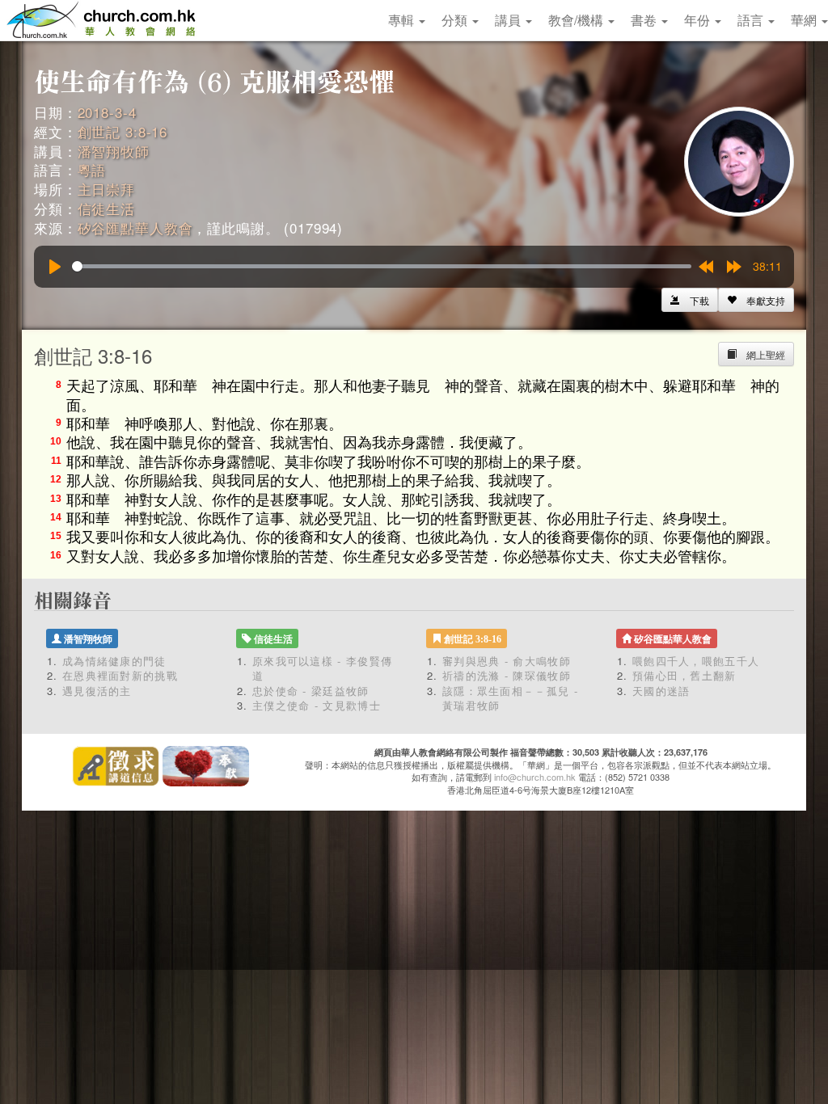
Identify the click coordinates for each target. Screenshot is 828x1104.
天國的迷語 (661, 690)
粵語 (92, 169)
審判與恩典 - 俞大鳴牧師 (506, 660)
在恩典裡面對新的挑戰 (120, 675)
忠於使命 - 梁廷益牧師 (311, 690)
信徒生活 (106, 208)
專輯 (402, 20)
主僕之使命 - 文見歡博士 (316, 705)
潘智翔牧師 (114, 151)
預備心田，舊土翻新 (684, 675)
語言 (752, 20)
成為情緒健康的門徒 (114, 660)
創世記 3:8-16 (123, 131)
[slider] (381, 266)
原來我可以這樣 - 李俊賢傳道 (322, 668)
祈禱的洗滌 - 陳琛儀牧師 (506, 675)
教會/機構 (577, 20)
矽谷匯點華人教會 (135, 227)
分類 (456, 20)
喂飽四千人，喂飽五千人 (695, 660)
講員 (509, 20)
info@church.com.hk (535, 776)
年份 (698, 20)
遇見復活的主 (97, 690)
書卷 (645, 20)
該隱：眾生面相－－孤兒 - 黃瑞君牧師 (510, 698)
